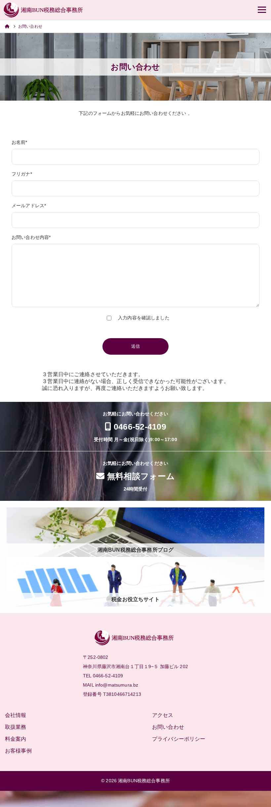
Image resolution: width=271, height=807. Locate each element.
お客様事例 (18, 751)
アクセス (163, 715)
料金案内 (15, 739)
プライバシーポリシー (179, 739)
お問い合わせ (168, 727)
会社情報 (15, 715)
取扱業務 (15, 727)
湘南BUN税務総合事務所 (144, 780)
